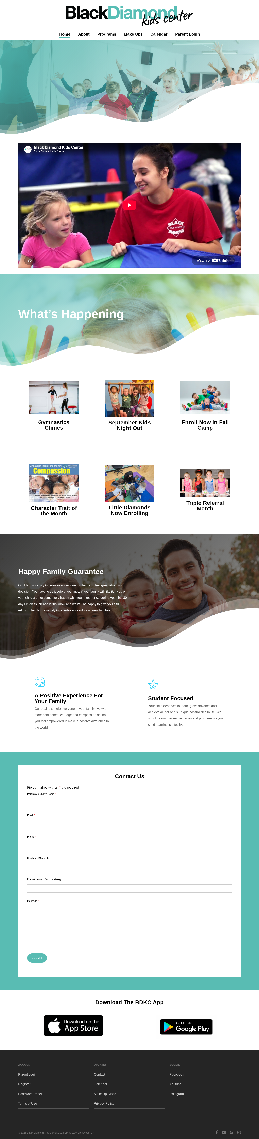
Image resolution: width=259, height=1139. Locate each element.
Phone (31, 836)
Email (31, 815)
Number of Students (38, 858)
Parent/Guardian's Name (41, 794)
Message (33, 901)
